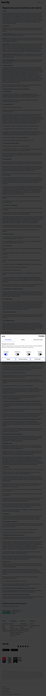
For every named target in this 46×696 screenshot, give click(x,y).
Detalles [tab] (23, 339)
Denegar (8, 359)
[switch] (17, 354)
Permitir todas (38, 359)
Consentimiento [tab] (8, 339)
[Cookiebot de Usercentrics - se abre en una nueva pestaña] (39, 336)
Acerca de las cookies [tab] (38, 339)
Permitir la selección (23, 359)
